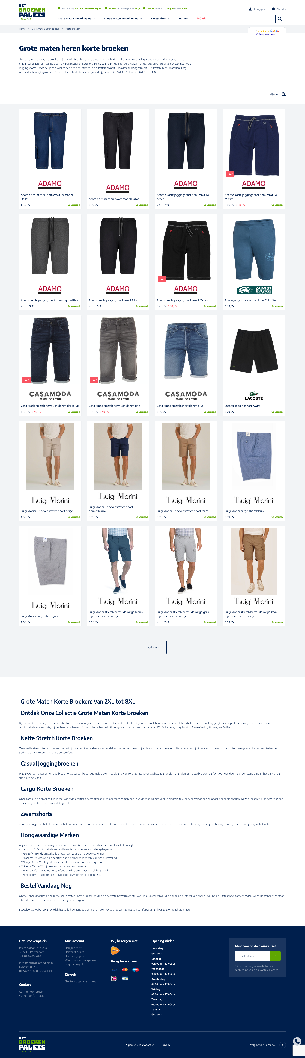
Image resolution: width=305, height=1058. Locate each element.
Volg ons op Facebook (263, 1045)
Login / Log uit (74, 964)
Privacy (166, 1045)
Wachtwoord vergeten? (80, 960)
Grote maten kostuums (80, 981)
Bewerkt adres (74, 952)
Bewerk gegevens (77, 956)
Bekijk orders (74, 948)
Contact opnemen (31, 992)
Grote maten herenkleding (75, 18)
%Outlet (202, 18)
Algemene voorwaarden (140, 1045)
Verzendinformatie (31, 996)
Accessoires (158, 18)
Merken (183, 18)
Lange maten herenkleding (121, 18)
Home (22, 28)
